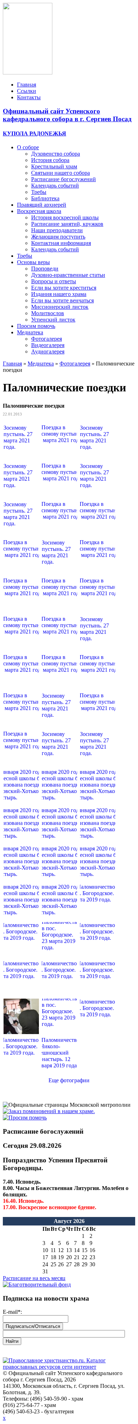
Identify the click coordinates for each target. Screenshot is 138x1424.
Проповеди (44, 269)
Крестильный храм (54, 166)
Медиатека (30, 332)
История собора (50, 160)
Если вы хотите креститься (63, 288)
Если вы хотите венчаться (62, 300)
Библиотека (45, 198)
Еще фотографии (69, 1080)
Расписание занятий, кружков (67, 224)
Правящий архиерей (41, 205)
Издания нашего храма (58, 294)
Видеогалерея (47, 345)
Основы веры (33, 262)
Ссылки (26, 91)
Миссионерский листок (59, 307)
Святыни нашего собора (60, 173)
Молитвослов (47, 313)
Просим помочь (36, 326)
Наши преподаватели (57, 230)
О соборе (28, 147)
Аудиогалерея (47, 351)
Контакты (29, 97)
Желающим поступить (58, 237)
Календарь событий (55, 186)
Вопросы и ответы (53, 281)
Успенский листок (53, 320)
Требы (38, 192)
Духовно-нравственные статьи (68, 275)
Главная (26, 85)
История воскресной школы (65, 217)
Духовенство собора (55, 154)
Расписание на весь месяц (34, 1278)
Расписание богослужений (63, 179)
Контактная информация (61, 243)
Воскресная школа (39, 211)
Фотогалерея (46, 339)
